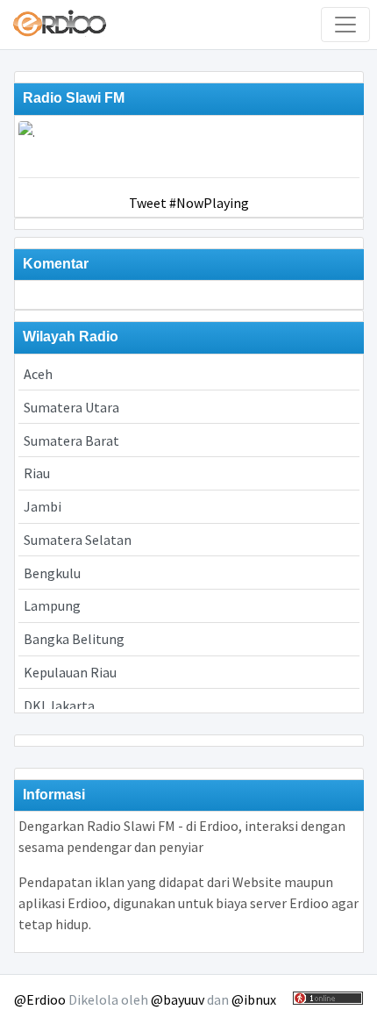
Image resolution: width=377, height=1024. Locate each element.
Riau (37, 473)
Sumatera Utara (71, 407)
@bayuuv (177, 999)
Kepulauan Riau (70, 672)
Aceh (38, 374)
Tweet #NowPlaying (189, 202)
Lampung (52, 605)
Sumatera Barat (71, 440)
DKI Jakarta (59, 705)
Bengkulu (52, 573)
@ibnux (253, 999)
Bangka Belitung (74, 639)
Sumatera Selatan (78, 539)
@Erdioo (40, 999)
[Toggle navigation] (345, 24)
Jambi (42, 506)
